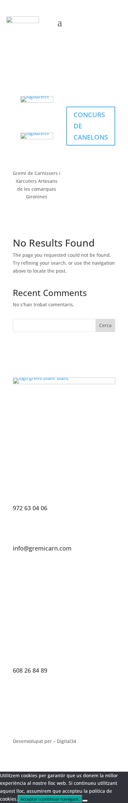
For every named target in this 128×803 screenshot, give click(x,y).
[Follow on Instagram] (99, 22)
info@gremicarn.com (42, 548)
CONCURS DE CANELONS (91, 126)
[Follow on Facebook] (85, 22)
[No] (85, 801)
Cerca (105, 325)
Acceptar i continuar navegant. (50, 799)
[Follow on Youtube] (113, 22)
